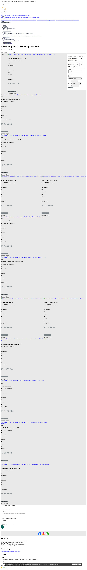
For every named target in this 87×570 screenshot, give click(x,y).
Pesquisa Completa (22, 20)
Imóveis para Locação (16, 551)
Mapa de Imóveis (51, 20)
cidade (75, 60)
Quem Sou (3, 20)
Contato (2, 21)
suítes (69, 81)
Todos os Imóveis (4, 15)
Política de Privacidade (54, 564)
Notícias (34, 20)
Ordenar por (70, 66)
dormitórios (70, 78)
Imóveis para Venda (5, 551)
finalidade (70, 56)
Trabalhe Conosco (75, 20)
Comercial (24, 15)
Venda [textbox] (79, 56)
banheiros (70, 83)
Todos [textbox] (81, 64)
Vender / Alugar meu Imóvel (11, 20)
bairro (73, 64)
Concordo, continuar (77, 564)
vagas (69, 85)
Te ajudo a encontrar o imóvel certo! (63, 20)
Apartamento (11, 15)
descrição (11, 93)
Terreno (28, 15)
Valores (69, 69)
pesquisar (70, 87)
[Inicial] (4, 12)
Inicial (4, 25)
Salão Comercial (11, 17)
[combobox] (79, 56)
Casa (21, 15)
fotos (15, 93)
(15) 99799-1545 (8, 43)
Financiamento (29, 20)
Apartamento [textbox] (70, 60)
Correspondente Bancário (42, 20)
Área (69, 73)
